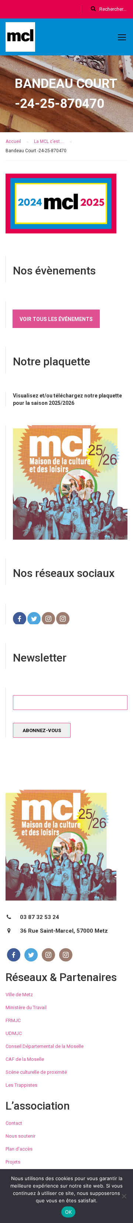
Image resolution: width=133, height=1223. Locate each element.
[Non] (123, 1196)
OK (68, 1212)
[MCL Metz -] (20, 38)
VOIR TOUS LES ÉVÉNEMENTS (56, 319)
